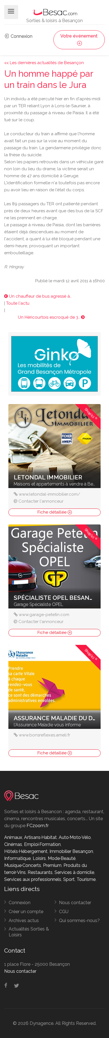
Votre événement (79, 36)
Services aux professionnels (32, 879)
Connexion (21, 36)
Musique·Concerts (22, 865)
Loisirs (39, 858)
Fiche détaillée (52, 512)
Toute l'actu (17, 303)
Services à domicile (74, 872)
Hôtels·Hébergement (26, 851)
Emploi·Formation (42, 844)
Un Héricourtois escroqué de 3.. (49, 317)
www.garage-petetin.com (44, 614)
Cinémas (13, 844)
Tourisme (86, 879)
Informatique (17, 858)
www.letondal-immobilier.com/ (49, 494)
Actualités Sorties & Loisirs (29, 931)
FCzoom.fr (38, 825)
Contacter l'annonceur (40, 501)
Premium (52, 865)
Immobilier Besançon (71, 851)
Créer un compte (26, 911)
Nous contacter (75, 902)
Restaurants (40, 872)
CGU (63, 911)
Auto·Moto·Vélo (75, 837)
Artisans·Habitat (40, 837)
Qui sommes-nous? (79, 920)
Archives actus (24, 920)
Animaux (13, 837)
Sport (69, 879)
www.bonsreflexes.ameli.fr (44, 735)
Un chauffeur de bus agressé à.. (40, 296)
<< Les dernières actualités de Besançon (44, 62)
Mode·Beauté (61, 858)
